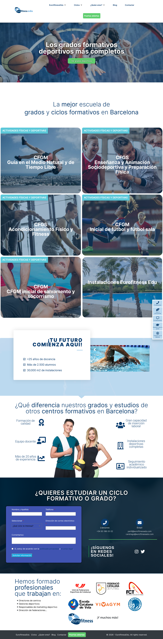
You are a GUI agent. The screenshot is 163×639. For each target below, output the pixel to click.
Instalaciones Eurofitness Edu (122, 282)
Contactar (61, 634)
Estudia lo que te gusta (157, 328)
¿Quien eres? (44, 634)
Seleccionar (18, 521)
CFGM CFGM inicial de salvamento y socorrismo (41, 291)
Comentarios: (18, 535)
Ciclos (34, 634)
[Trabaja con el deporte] (157, 333)
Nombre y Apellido (21, 509)
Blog (54, 634)
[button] (57, 5)
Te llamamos (157, 305)
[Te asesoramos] (157, 318)
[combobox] (27, 525)
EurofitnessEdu (22, 634)
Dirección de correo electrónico (60, 522)
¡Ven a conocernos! (157, 312)
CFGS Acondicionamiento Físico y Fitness (40, 229)
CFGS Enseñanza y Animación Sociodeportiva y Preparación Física (122, 165)
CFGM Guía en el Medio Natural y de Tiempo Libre (40, 162)
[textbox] (24, 525)
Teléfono (50, 509)
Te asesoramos (157, 320)
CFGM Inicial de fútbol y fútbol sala (122, 226)
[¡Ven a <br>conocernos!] (157, 309)
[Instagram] (136, 551)
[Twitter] (143, 551)
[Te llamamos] (157, 302)
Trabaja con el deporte (158, 336)
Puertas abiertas (77, 634)
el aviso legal (67, 549)
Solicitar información (22, 555)
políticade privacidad (49, 549)
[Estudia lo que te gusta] (157, 325)
